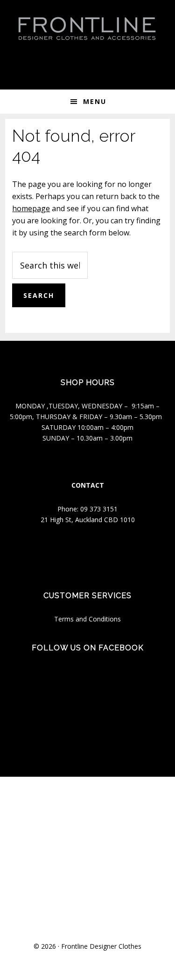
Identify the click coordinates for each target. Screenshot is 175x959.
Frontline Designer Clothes (101, 946)
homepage (31, 208)
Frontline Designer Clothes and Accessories (88, 28)
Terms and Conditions (87, 618)
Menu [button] (94, 101)
